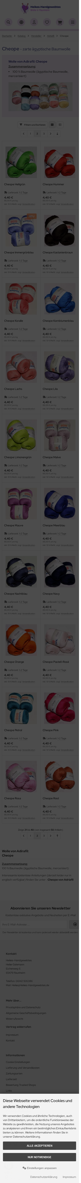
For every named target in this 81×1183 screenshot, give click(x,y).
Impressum (69, 1177)
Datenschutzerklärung (43, 1177)
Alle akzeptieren (39, 1145)
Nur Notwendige (39, 1157)
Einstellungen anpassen (41, 1168)
